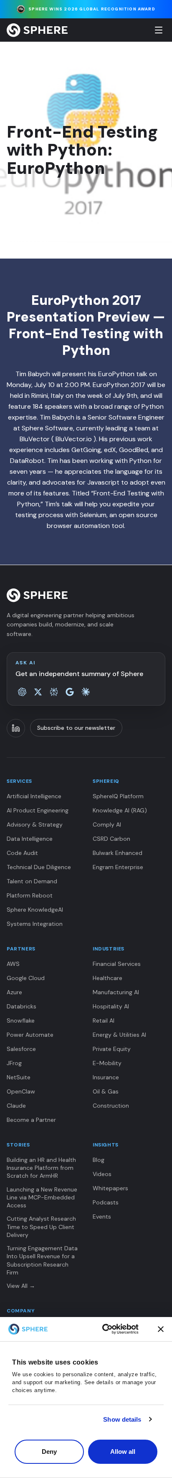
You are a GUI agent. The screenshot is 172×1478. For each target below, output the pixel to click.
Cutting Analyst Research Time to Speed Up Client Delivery (41, 1227)
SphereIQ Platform (118, 796)
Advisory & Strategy (35, 824)
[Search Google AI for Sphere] (69, 692)
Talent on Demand (32, 881)
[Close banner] (161, 1329)
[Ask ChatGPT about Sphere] (22, 692)
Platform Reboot (30, 895)
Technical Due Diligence (39, 867)
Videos (102, 1174)
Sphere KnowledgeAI (35, 909)
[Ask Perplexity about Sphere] (54, 692)
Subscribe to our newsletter (76, 727)
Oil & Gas (106, 1091)
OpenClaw (21, 1091)
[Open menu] (158, 30)
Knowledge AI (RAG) (120, 810)
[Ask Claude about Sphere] (85, 692)
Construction (111, 1105)
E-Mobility (107, 1063)
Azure (14, 992)
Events (102, 1216)
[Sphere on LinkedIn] (16, 728)
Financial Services (117, 964)
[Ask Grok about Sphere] (38, 692)
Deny (49, 1451)
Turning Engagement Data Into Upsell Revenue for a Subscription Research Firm (42, 1260)
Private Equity (112, 1049)
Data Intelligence (30, 838)
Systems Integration (35, 924)
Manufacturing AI (116, 992)
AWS (13, 964)
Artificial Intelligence (34, 796)
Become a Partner (31, 1120)
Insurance (106, 1077)
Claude (16, 1105)
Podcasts (106, 1202)
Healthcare (107, 978)
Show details (122, 1419)
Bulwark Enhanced (117, 853)
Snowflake (21, 1020)
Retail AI (103, 1020)
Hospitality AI (111, 1006)
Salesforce (21, 1049)
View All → (21, 1285)
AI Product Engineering (37, 810)
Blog (98, 1160)
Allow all (123, 1451)
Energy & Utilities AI (119, 1034)
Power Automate (30, 1034)
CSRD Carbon (111, 838)
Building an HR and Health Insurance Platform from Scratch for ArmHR (41, 1168)
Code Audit (22, 853)
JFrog (14, 1063)
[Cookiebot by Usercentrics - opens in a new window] (120, 1329)
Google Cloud (26, 978)
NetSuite (18, 1077)
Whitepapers (110, 1188)
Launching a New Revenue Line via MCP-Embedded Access (42, 1197)
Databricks (21, 1006)
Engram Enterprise (118, 867)
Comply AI (107, 824)
